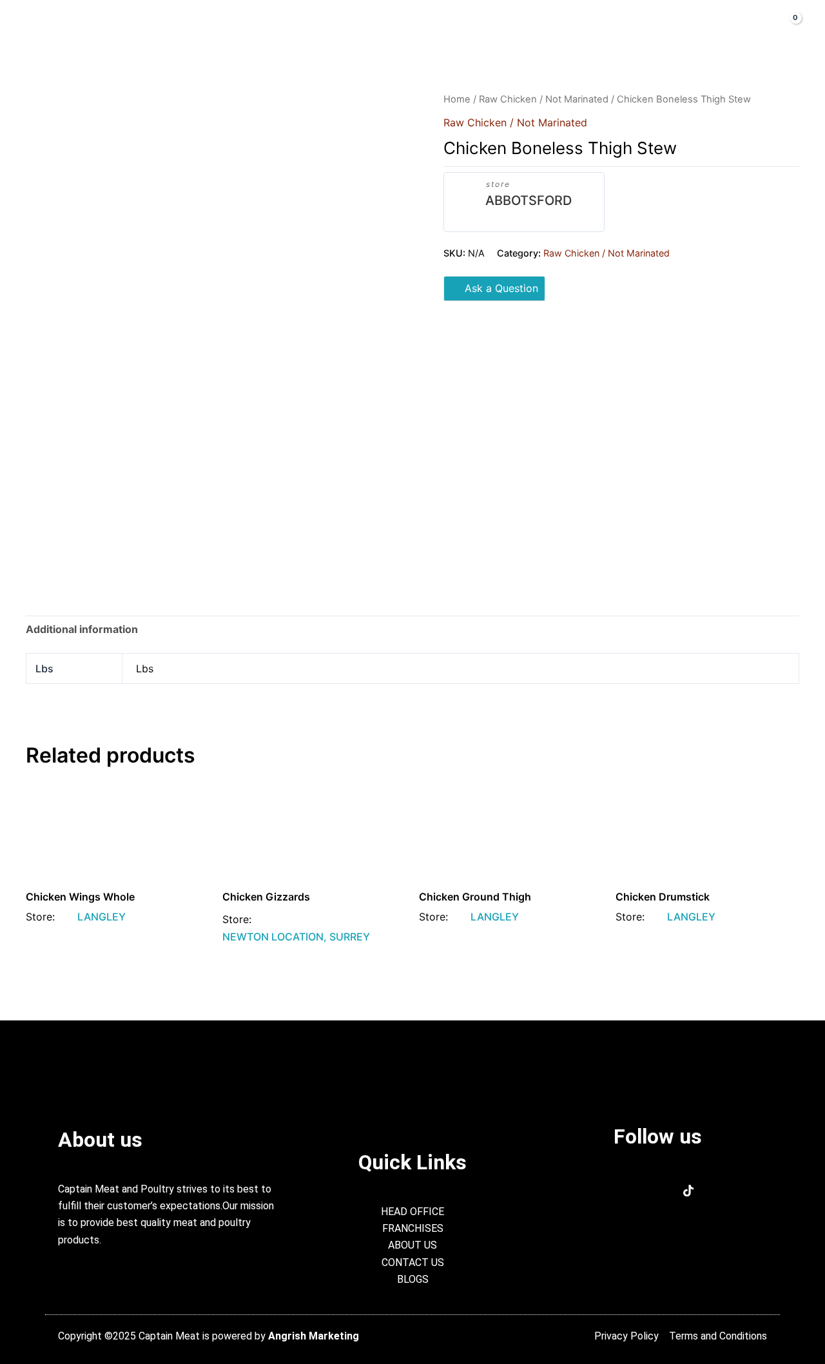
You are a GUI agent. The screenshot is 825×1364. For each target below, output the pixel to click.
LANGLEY (101, 916)
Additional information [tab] (82, 629)
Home (457, 99)
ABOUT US (254, 25)
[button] (723, 26)
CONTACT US (512, 25)
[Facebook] (626, 1191)
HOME (190, 25)
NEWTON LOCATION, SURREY (296, 936)
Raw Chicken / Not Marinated (543, 99)
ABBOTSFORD (528, 200)
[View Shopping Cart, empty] (785, 25)
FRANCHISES (425, 25)
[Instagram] (657, 1191)
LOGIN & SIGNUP (609, 25)
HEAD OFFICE (336, 25)
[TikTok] (688, 1191)
